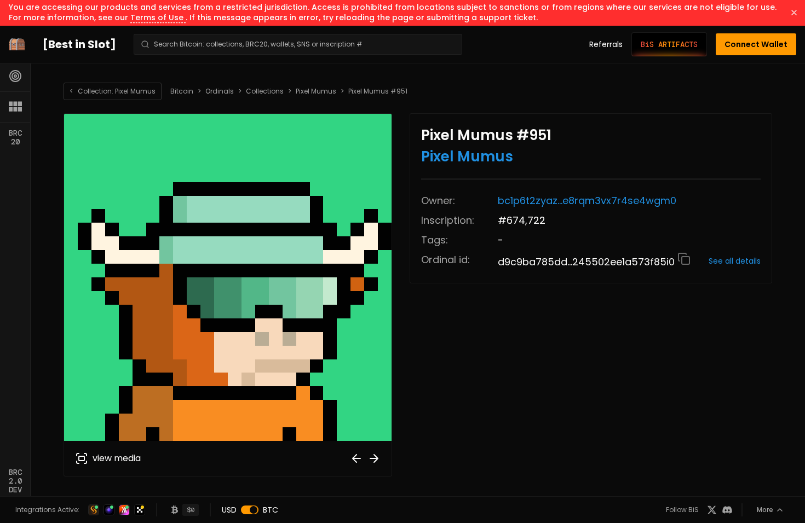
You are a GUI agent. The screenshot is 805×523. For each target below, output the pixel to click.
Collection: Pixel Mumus (113, 91)
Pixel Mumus (316, 91)
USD (229, 510)
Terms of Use (158, 17)
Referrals (606, 44)
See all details (735, 260)
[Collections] (15, 106)
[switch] (249, 509)
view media (117, 458)
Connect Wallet (756, 44)
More (765, 509)
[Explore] (15, 76)
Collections (265, 91)
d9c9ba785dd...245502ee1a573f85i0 (587, 262)
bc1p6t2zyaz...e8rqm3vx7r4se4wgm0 (587, 200)
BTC (270, 510)
